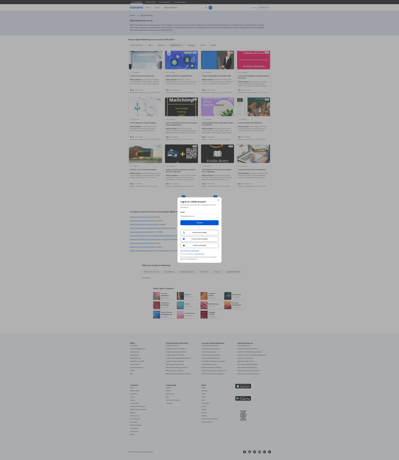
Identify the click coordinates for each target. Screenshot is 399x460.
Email (182, 212)
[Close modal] (218, 200)
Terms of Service (190, 259)
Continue (199, 223)
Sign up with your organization (189, 251)
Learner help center (199, 254)
